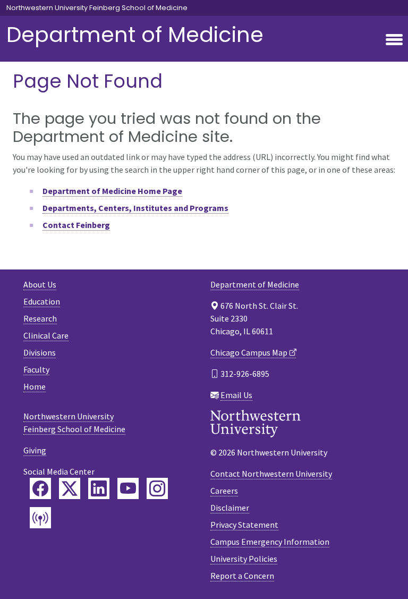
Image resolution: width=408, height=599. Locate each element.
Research (40, 318)
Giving (34, 450)
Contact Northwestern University (271, 473)
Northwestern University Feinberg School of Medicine (97, 8)
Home (34, 386)
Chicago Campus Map (248, 352)
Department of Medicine (135, 34)
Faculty (36, 369)
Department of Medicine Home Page (112, 190)
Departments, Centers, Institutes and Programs (135, 208)
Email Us (236, 395)
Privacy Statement (244, 524)
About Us (39, 284)
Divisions (39, 352)
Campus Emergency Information (269, 541)
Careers (224, 490)
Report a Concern (242, 575)
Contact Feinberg (76, 225)
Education (41, 301)
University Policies (243, 558)
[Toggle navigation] (394, 40)
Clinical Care (46, 335)
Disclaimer (229, 507)
